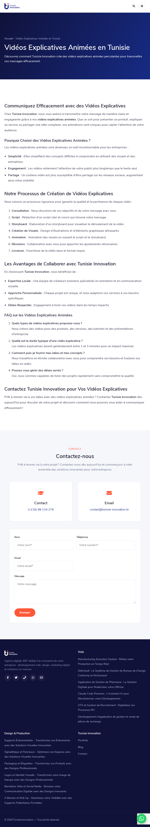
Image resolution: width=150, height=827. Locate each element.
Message (19, 576)
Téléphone (82, 537)
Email (17, 558)
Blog (80, 747)
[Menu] (142, 6)
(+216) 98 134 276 (41, 510)
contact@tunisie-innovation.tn (109, 510)
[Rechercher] (133, 6)
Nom (17, 537)
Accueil (8, 38)
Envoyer (25, 612)
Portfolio (83, 740)
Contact (82, 754)
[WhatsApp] (141, 818)
